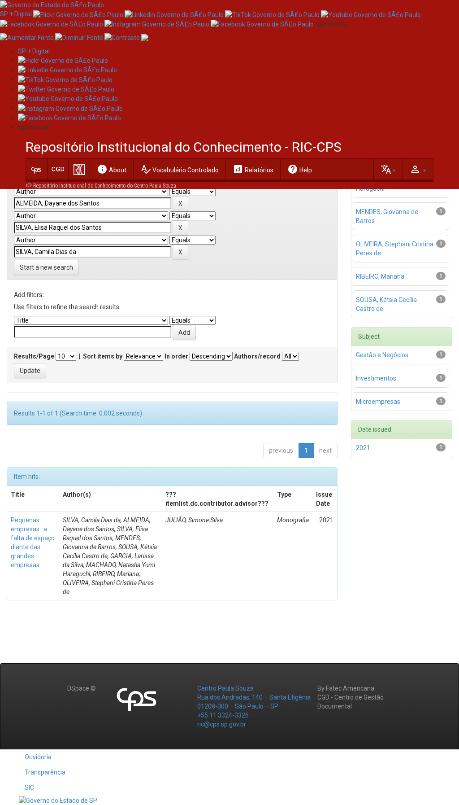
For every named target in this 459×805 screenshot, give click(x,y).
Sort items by (102, 356)
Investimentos (376, 378)
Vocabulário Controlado (179, 169)
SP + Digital (16, 14)
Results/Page (34, 356)
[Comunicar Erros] (144, 37)
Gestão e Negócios (382, 355)
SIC (29, 787)
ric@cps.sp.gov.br (221, 724)
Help (299, 169)
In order (176, 356)
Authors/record (257, 356)
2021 (363, 447)
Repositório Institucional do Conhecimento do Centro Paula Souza (104, 186)
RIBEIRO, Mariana (380, 276)
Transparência (45, 772)
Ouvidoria (38, 757)
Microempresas (378, 401)
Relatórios (253, 169)
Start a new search (46, 267)
